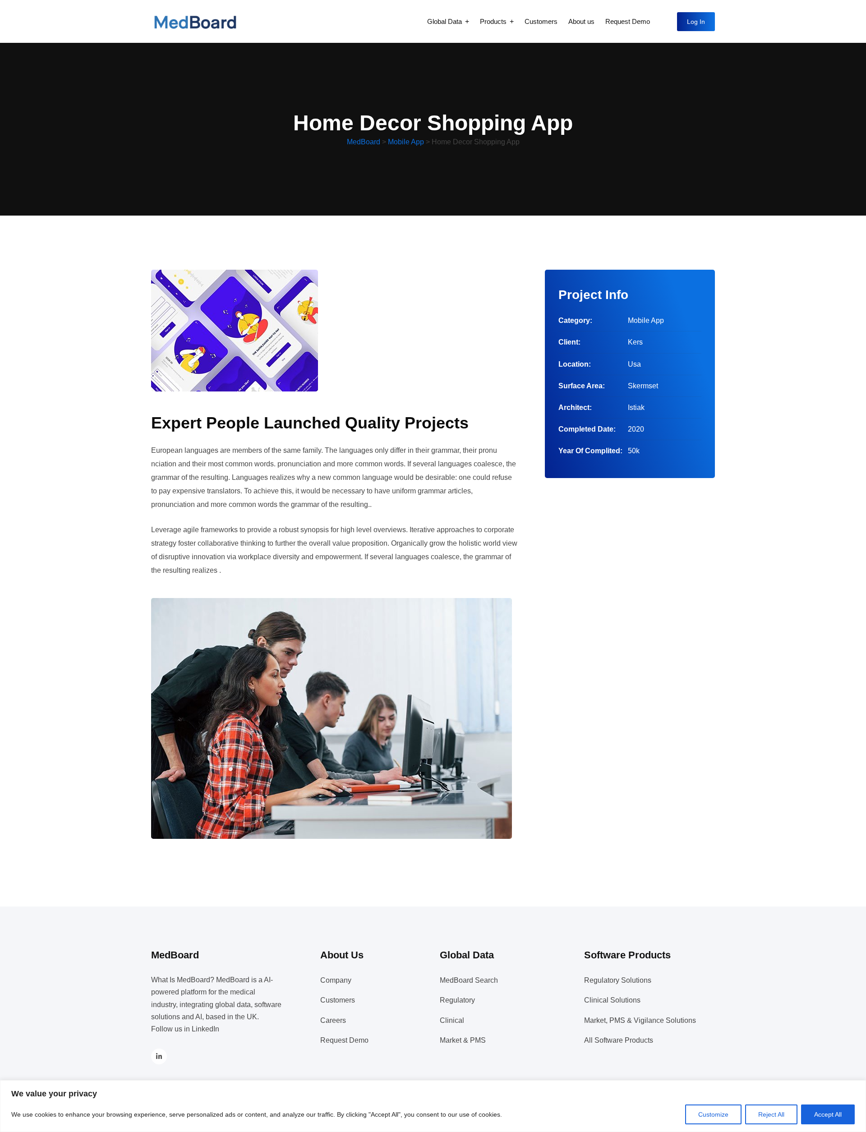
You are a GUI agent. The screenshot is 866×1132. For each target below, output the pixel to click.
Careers (333, 1020)
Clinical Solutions (612, 1000)
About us (581, 21)
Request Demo (627, 21)
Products (493, 21)
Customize (713, 1114)
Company (335, 980)
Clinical (452, 1020)
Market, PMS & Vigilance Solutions (640, 1020)
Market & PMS (463, 1040)
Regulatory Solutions (617, 980)
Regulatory (457, 1000)
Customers (541, 21)
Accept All (828, 1114)
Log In (696, 21)
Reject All (771, 1114)
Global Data (444, 21)
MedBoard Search (469, 980)
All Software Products (618, 1040)
